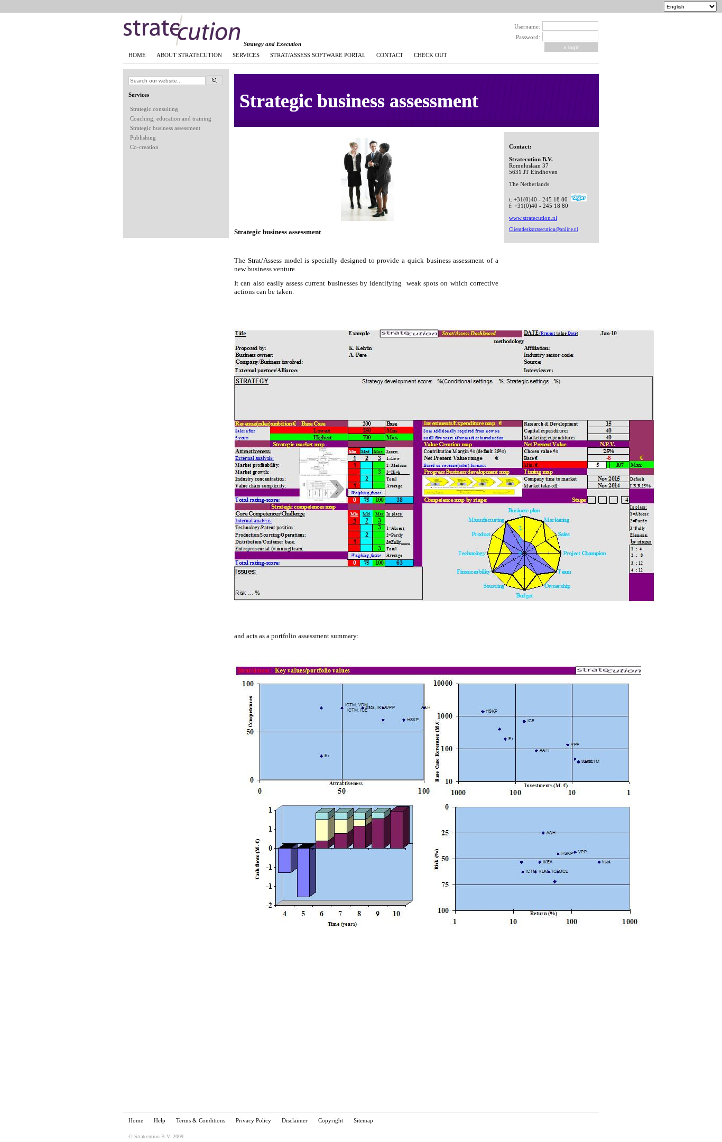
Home (135, 1120)
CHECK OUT (430, 55)
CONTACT (389, 55)
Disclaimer (295, 1120)
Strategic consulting (154, 109)
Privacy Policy (253, 1120)
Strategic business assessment (165, 128)
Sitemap (363, 1120)
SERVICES (246, 55)
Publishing (143, 137)
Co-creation (144, 147)
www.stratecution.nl (533, 218)
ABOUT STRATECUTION (189, 55)
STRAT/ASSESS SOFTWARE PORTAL (318, 55)
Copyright (330, 1120)
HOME (137, 55)
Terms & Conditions (200, 1120)
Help (159, 1120)
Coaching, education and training (170, 118)
